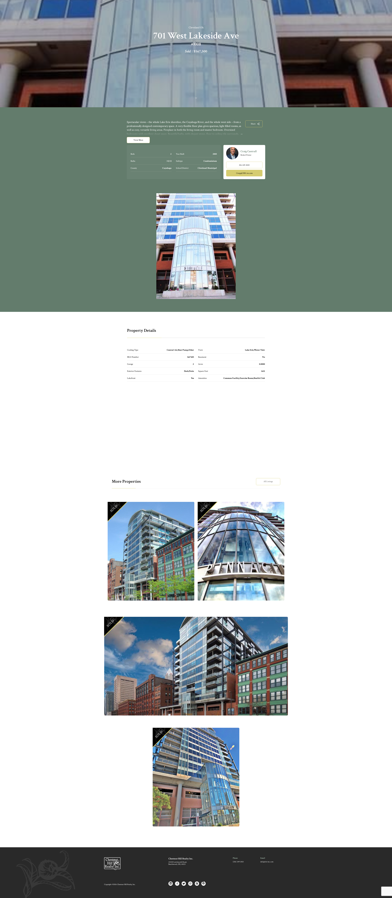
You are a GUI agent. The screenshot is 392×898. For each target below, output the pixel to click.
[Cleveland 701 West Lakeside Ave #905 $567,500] (241, 551)
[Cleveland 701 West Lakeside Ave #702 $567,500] (196, 666)
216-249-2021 (244, 165)
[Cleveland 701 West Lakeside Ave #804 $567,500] (151, 551)
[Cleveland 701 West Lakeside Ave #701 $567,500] (196, 777)
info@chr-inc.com (266, 862)
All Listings (268, 481)
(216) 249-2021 (238, 862)
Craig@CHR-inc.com (244, 173)
